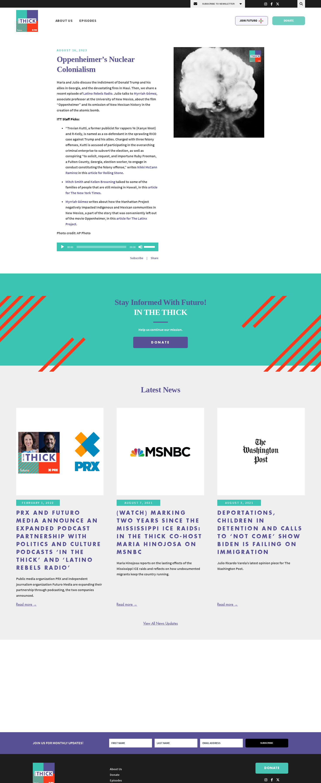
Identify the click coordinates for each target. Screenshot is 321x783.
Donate (289, 20)
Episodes (87, 21)
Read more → (26, 604)
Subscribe (136, 258)
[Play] (62, 247)
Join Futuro (248, 20)
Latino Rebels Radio (97, 93)
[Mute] (140, 247)
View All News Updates (160, 623)
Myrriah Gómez (145, 93)
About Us (64, 21)
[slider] (150, 246)
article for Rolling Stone (105, 173)
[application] (107, 247)
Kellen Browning (102, 182)
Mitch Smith (74, 182)
